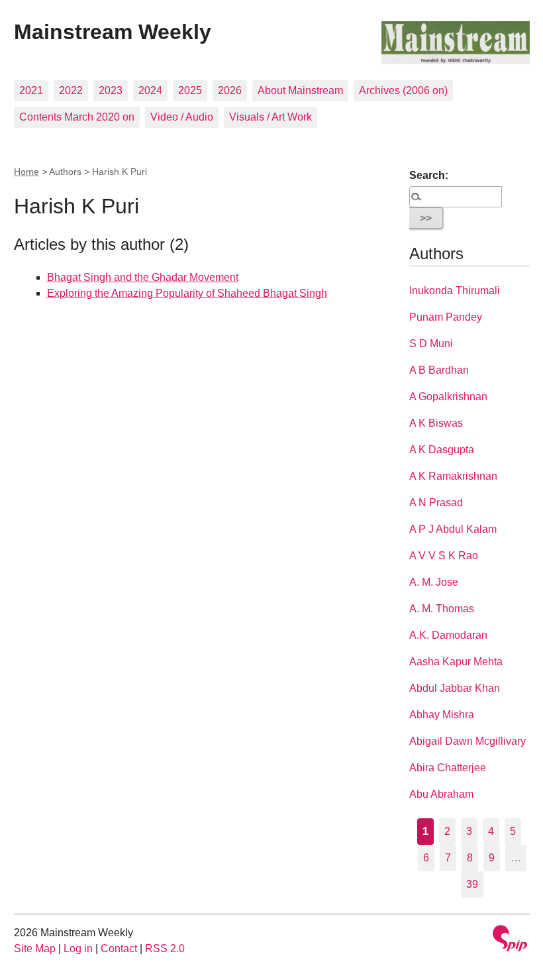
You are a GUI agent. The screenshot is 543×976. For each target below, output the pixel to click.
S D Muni (431, 343)
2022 (71, 90)
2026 (230, 90)
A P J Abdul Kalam (453, 529)
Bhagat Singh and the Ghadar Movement (142, 277)
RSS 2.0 (165, 948)
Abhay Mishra (441, 714)
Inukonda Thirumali (454, 290)
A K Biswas (436, 423)
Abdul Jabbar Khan (454, 688)
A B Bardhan (439, 370)
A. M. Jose (433, 582)
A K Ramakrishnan (453, 476)
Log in (78, 948)
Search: (428, 175)
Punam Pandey (445, 317)
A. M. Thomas (441, 608)
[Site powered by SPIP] (510, 940)
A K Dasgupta (441, 449)
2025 (190, 90)
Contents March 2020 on (76, 117)
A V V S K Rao (443, 555)
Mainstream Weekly (112, 32)
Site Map (35, 948)
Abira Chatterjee (447, 767)
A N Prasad (436, 502)
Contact (119, 948)
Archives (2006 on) (403, 90)
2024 (150, 90)
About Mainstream (300, 90)
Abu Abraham (441, 794)
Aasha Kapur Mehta (456, 661)
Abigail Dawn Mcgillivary (467, 741)
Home (26, 171)
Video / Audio (181, 117)
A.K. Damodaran (448, 635)
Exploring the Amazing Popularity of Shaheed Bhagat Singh (187, 293)
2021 (31, 90)
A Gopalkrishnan (448, 396)
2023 (111, 90)
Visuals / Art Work (270, 117)
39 (472, 884)
